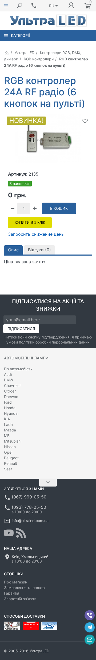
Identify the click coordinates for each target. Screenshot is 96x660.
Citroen (10, 391)
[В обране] (85, 121)
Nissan (10, 446)
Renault (10, 463)
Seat (8, 469)
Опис (13, 249)
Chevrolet (12, 385)
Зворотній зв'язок (20, 598)
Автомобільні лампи (26, 358)
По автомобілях (18, 369)
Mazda (10, 430)
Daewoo (11, 396)
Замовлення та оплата (24, 587)
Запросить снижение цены (36, 234)
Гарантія (11, 593)
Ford (8, 402)
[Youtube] (9, 533)
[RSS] (21, 533)
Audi (8, 374)
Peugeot (11, 458)
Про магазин (15, 582)
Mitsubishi (12, 441)
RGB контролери (39, 59)
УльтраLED (24, 52)
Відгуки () (39, 249)
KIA (7, 419)
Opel (8, 452)
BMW (8, 380)
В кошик (59, 208)
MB (7, 435)
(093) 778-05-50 (29, 507)
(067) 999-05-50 (29, 497)
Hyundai (11, 413)
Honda (9, 407)
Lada (8, 424)
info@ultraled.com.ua (30, 520)
